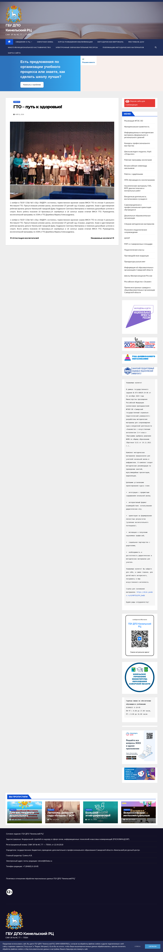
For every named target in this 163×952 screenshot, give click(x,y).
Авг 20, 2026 (130, 819)
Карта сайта (14, 53)
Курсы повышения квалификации (75, 42)
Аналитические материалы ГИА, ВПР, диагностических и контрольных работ (138, 188)
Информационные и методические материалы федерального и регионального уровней (139, 135)
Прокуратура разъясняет (134, 262)
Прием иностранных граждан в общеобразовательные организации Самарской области (139, 290)
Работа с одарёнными (133, 174)
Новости (17, 101)
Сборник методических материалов (139, 224)
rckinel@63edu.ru (45, 861)
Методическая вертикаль (110, 42)
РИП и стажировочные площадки (138, 244)
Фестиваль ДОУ (136, 42)
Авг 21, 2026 (92, 819)
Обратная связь (45, 42)
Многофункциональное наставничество (29, 47)
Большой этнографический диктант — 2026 (97, 815)
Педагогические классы (134, 250)
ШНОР (127, 238)
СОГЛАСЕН (152, 946)
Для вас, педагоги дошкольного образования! (21, 815)
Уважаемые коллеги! (101, 238)
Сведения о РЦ (23, 42)
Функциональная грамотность (136, 127)
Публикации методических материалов (123, 47)
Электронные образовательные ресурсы (77, 47)
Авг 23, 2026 (54, 819)
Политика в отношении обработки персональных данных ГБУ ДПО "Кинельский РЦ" (40, 879)
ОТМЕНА (137, 946)
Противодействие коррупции (136, 256)
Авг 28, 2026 (16, 819)
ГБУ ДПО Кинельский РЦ (30, 933)
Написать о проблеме (32, 85)
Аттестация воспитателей (25, 238)
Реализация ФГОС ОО (133, 121)
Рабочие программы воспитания (138, 160)
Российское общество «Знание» (138, 282)
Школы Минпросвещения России (138, 276)
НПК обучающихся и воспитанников (139, 180)
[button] (156, 47)
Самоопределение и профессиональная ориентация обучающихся (137, 207)
